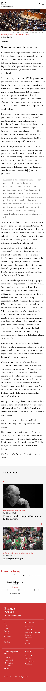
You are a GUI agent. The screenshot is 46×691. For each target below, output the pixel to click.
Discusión (6, 511)
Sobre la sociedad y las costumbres (22, 553)
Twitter (28, 658)
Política (10, 35)
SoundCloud (29, 661)
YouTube (28, 664)
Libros (6, 631)
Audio (27, 643)
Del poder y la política (22, 35)
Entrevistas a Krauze (18, 511)
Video (27, 640)
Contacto (7, 636)
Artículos (4, 35)
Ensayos (28, 635)
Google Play (8, 663)
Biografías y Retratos (32, 632)
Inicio (6, 623)
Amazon (7, 657)
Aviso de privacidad (23, 677)
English (7, 642)
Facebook (28, 656)
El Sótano (7, 666)
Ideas (6, 628)
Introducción (29, 627)
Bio (5, 626)
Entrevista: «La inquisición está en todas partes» (22, 517)
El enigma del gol (13, 558)
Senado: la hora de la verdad (15, 583)
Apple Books (9, 660)
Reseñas (7, 634)
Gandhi (7, 668)
